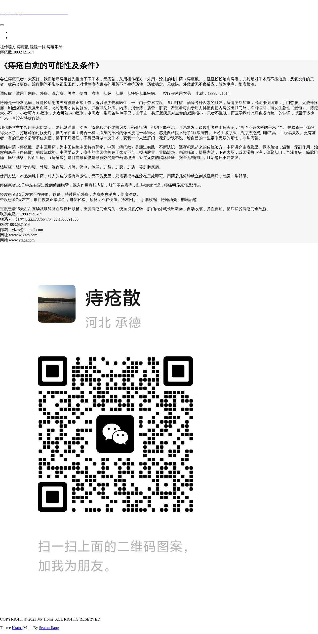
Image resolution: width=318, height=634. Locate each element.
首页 (14, 32)
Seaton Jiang (49, 628)
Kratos (17, 628)
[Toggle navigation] (2, 25)
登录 (14, 38)
